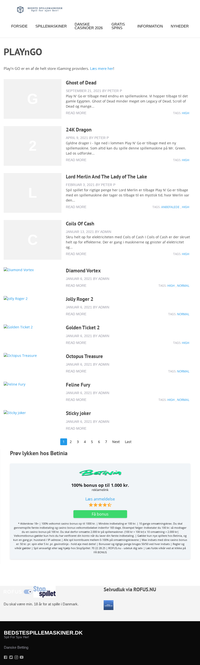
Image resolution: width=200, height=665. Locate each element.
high (185, 113)
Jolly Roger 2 (79, 299)
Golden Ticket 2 (83, 327)
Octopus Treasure (84, 356)
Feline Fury (78, 384)
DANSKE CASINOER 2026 (89, 26)
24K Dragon (78, 129)
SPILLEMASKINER (51, 26)
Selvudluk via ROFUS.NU (130, 589)
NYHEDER (180, 26)
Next (116, 441)
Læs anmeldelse (100, 499)
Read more (76, 113)
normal (183, 286)
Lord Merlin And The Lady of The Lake (106, 176)
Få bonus (100, 514)
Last (128, 441)
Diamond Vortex (83, 270)
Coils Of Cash (80, 223)
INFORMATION (150, 26)
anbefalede (170, 207)
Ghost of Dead (81, 82)
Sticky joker (78, 413)
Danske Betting (16, 647)
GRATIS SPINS (118, 26)
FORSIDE (19, 26)
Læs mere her (101, 68)
